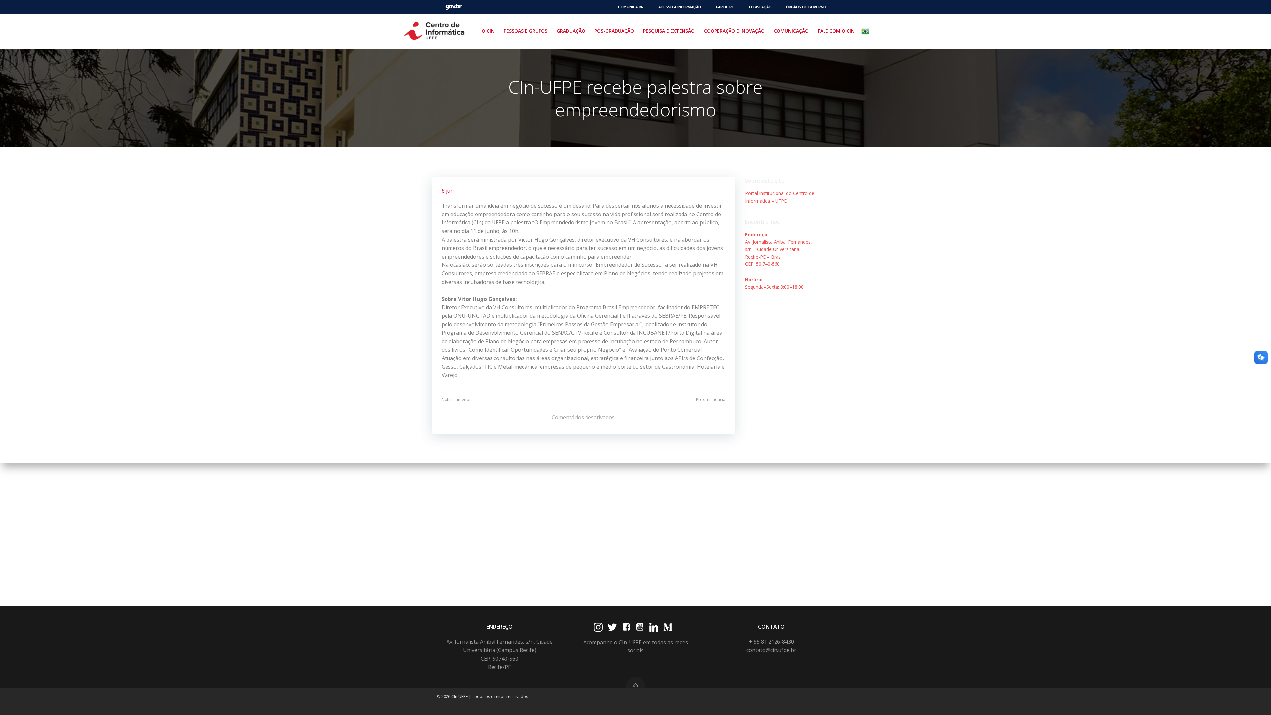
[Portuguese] (866, 31)
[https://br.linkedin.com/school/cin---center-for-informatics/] (653, 627)
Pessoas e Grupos (525, 31)
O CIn (488, 31)
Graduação (571, 31)
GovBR (453, 7)
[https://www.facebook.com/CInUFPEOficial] (626, 627)
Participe (725, 7)
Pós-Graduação (614, 31)
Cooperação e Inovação (734, 31)
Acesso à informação (679, 7)
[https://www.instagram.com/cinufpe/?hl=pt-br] (598, 627)
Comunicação (791, 31)
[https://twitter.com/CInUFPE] (612, 627)
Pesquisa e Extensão (669, 31)
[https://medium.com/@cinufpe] (667, 627)
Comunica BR (630, 7)
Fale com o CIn (836, 31)
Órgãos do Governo (806, 7)
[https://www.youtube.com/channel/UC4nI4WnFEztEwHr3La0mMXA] (640, 627)
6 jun (448, 190)
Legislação (760, 7)
